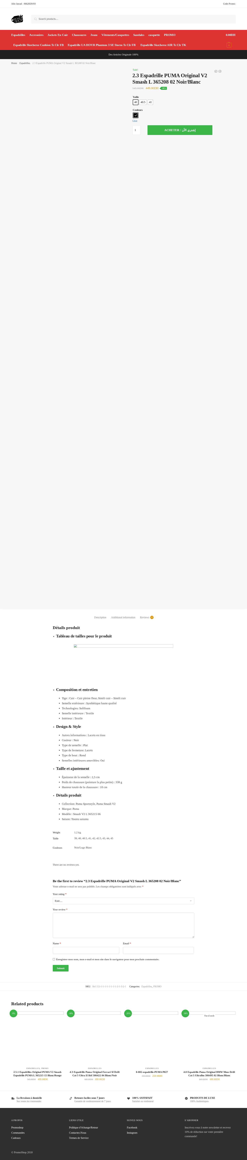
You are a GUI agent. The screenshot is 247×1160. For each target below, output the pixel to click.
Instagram (132, 1132)
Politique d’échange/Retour (83, 1127)
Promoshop (17, 1127)
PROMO (157, 986)
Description (100, 617)
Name (57, 943)
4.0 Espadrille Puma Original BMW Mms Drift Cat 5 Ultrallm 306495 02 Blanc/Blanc (209, 1074)
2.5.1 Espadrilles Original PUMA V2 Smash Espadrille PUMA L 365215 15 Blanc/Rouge (37, 1074)
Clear (134, 120)
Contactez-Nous (77, 1132)
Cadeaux (16, 1137)
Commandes (18, 1132)
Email (127, 943)
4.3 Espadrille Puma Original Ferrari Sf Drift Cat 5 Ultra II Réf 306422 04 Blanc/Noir (95, 1074)
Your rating (60, 894)
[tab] (100, 614)
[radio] (135, 102)
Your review (60, 909)
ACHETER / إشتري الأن (180, 130)
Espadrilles (24, 63)
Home (14, 63)
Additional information (123, 617)
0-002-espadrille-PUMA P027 (152, 1072)
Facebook (132, 1127)
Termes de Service (79, 1137)
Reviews (144, 617)
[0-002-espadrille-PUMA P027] (152, 1037)
